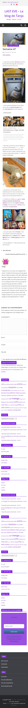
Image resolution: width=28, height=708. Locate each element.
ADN (2, 384)
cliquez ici (20, 109)
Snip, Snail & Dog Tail (13, 2)
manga (15, 398)
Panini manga (14, 405)
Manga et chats (5, 402)
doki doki (3, 393)
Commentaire (5, 317)
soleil (23, 405)
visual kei (12, 407)
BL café (3, 449)
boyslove (12, 387)
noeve (9, 405)
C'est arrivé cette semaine (13, 45)
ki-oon (21, 395)
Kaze (18, 395)
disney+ (22, 390)
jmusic (9, 395)
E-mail (3, 345)
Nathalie (3, 490)
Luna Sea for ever (5, 474)
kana (15, 395)
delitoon (19, 390)
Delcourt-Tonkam (13, 390)
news (24, 402)
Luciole (3, 487)
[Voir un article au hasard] (25, 25)
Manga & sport (22, 399)
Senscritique (4, 462)
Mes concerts (4, 661)
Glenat (20, 393)
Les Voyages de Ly (5, 429)
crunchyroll (5, 390)
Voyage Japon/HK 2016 (18, 407)
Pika (19, 405)
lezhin (7, 399)
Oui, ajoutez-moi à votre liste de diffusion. (15, 359)
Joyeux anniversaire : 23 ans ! (14, 427)
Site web (3, 352)
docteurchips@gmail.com (7, 436)
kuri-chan (3, 485)
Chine (17, 387)
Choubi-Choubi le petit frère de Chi (15, 254)
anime (19, 384)
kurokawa (3, 399)
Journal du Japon (5, 451)
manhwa (11, 402)
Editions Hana (14, 393)
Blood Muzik (4, 471)
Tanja (15, 52)
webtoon (10, 410)
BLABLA (4, 45)
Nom (3, 337)
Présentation (4, 667)
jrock (13, 395)
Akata (5, 384)
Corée (21, 387)
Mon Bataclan (7, 250)
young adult (17, 410)
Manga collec (4, 460)
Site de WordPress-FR (6, 686)
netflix (16, 402)
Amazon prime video (12, 384)
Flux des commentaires (7, 683)
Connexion (4, 676)
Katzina (3, 482)
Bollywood (6, 387)
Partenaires (4, 664)
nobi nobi (4, 405)
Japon (5, 395)
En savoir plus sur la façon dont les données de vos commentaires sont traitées (13, 370)
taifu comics (5, 407)
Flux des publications (6, 679)
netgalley (21, 402)
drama (8, 393)
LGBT (10, 399)
